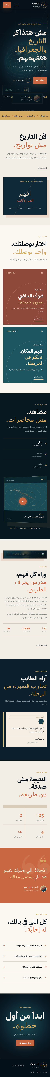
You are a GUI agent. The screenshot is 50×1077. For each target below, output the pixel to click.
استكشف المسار (38, 319)
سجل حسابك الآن (25, 1043)
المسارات (38, 1072)
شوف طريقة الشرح (18, 80)
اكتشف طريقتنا (42, 168)
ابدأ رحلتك (40, 80)
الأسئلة (32, 1072)
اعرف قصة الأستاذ (41, 645)
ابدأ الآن (6, 5)
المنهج (45, 1072)
